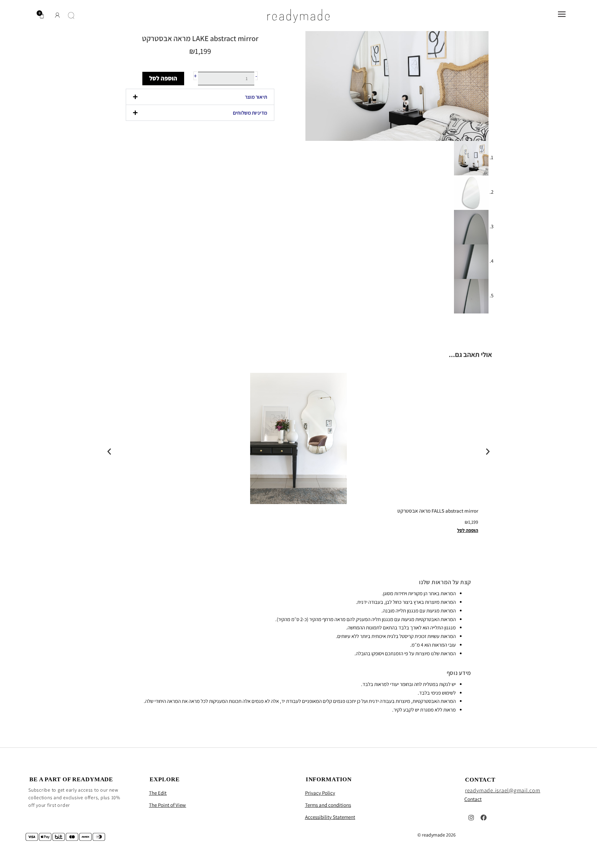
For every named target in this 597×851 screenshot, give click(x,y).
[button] (200, 97)
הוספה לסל (163, 78)
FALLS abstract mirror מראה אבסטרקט (437, 510)
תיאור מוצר (256, 97)
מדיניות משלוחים (250, 112)
